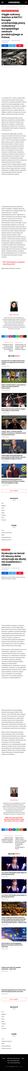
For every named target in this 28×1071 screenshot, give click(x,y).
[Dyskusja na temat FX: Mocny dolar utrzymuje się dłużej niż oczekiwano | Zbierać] (14, 584)
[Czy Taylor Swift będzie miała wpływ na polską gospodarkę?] (14, 864)
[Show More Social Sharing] (25, 45)
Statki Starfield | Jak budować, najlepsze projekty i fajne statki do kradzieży (20, 347)
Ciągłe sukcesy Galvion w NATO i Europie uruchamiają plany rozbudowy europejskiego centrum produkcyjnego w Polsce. (20, 843)
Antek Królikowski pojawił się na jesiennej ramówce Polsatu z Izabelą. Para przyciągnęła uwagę (13, 481)
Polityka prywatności (6, 539)
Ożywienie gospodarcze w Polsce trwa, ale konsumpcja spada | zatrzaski (13, 990)
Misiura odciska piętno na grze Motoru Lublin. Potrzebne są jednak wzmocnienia (13, 386)
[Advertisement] (14, 82)
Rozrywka (3, 520)
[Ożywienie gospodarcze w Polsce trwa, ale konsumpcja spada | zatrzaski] (14, 981)
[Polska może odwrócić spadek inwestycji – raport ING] (14, 958)
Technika (3, 515)
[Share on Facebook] (5, 45)
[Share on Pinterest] (19, 45)
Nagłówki (3, 505)
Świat (2, 508)
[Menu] (2, 2)
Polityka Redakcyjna (6, 537)
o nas (2, 530)
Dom (2, 503)
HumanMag (11, 1066)
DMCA (2, 535)
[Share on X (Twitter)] (12, 45)
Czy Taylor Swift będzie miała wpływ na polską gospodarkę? (14, 873)
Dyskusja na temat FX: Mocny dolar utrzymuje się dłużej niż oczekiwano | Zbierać (7, 348)
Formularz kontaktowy (6, 532)
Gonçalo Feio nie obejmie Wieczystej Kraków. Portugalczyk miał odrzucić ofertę (12, 362)
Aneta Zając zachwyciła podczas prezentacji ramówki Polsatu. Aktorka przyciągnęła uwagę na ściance (13, 457)
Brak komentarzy (16, 40)
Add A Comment (14, 490)
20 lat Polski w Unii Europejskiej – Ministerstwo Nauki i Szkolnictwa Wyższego (11, 945)
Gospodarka (6, 549)
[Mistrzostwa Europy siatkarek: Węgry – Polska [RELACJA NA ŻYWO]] (14, 400)
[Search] (26, 2)
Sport (2, 517)
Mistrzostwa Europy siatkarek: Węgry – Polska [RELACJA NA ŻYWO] (13, 409)
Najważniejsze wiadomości (10, 11)
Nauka (2, 512)
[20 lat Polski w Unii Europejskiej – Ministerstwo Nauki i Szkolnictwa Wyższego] (14, 934)
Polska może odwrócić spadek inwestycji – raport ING (11, 968)
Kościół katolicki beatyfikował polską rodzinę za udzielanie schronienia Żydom (7, 840)
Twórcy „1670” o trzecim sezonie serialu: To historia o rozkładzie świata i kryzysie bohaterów (13, 433)
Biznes (3, 510)
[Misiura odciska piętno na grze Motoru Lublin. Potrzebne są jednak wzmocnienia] (14, 376)
